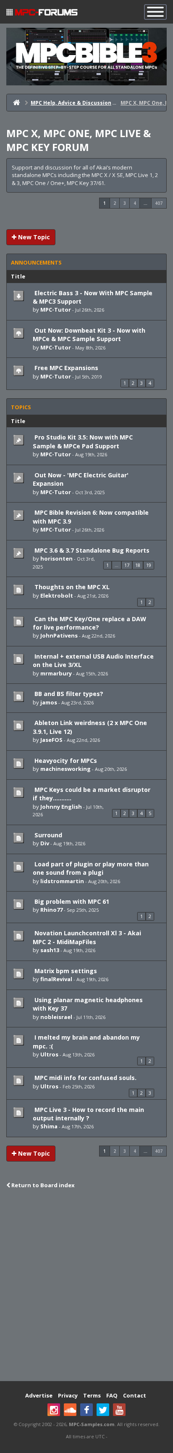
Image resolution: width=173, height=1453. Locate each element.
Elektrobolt (56, 595)
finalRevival (56, 979)
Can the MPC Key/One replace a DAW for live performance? (89, 623)
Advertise (38, 1395)
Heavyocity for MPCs (65, 761)
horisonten (56, 558)
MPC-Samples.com (92, 1424)
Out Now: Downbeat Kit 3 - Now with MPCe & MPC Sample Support (89, 334)
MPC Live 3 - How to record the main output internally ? (88, 1114)
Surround (47, 835)
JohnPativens (59, 635)
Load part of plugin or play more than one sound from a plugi (91, 868)
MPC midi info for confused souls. (84, 1078)
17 (126, 565)
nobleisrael (56, 1017)
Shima (49, 1126)
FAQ (112, 1395)
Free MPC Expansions (65, 368)
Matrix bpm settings (65, 971)
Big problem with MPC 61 (71, 901)
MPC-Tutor (55, 309)
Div (44, 843)
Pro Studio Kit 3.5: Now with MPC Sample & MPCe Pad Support (83, 441)
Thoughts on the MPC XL (71, 587)
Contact (134, 1395)
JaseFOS (51, 740)
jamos (48, 702)
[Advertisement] (86, 1286)
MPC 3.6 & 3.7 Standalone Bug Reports (91, 550)
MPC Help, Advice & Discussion (71, 102)
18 (137, 565)
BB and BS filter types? (68, 694)
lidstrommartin (62, 881)
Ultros (49, 1054)
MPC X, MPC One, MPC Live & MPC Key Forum (78, 140)
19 (148, 565)
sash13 (49, 950)
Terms (92, 1395)
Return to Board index (42, 1185)
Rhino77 (51, 909)
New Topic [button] (33, 237)
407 (159, 203)
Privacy (68, 1395)
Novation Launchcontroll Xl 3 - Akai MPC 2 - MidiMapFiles (87, 937)
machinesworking (65, 769)
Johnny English (61, 806)
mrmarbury (56, 673)
